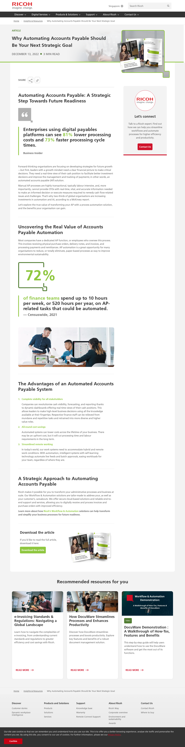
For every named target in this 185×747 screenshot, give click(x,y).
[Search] (168, 6)
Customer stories (19, 708)
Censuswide (37, 314)
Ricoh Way (114, 708)
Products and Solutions (56, 703)
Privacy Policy (114, 734)
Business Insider (33, 153)
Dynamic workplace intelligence (21, 713)
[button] (30, 80)
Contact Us (147, 703)
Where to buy (147, 712)
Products (48, 708)
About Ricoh (115, 703)
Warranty (80, 712)
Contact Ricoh (147, 708)
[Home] (22, 6)
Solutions (48, 712)
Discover (16, 703)
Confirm (13, 741)
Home (16, 21)
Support (80, 703)
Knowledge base (84, 708)
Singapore (114, 6)
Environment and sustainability (117, 718)
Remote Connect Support (88, 717)
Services (47, 717)
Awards (112, 723)
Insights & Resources (33, 21)
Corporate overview (118, 712)
